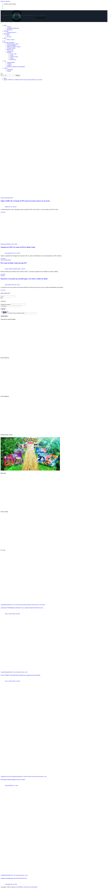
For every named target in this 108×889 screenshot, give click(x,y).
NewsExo (26, 887)
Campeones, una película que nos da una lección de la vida (13, 878)
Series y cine (13, 54)
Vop (5, 61)
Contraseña (4, 306)
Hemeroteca (13, 59)
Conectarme (10, 69)
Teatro (11, 58)
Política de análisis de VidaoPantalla (16, 66)
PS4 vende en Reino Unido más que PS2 (14, 263)
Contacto (9, 65)
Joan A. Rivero (8, 613)
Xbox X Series (10, 39)
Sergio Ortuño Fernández (11, 269)
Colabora (9, 63)
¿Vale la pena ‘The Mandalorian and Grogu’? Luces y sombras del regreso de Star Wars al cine (22, 607)
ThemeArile (34, 887)
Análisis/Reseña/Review (13, 28)
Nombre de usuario (6, 304)
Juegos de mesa (14, 56)
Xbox (5, 38)
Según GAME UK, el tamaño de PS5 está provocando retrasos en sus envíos (23, 79)
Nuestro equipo (11, 62)
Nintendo (6, 31)
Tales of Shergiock (11, 45)
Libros (11, 55)
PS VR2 (9, 36)
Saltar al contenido (5, 1)
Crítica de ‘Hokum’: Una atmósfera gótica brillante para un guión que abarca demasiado (20, 675)
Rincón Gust (10, 49)
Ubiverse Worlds (11, 48)
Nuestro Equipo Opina (12, 44)
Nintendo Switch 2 (11, 32)
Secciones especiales (9, 42)
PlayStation (6, 34)
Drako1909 (8, 785)
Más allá (9, 52)
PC (4, 41)
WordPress (20, 887)
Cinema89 (7, 884)
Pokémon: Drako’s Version (13, 46)
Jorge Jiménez (8, 253)
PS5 (8, 35)
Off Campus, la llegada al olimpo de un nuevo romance (13, 779)
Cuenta (5, 68)
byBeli (6, 206)
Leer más (3, 212)
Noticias (9, 26)
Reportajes (9, 29)
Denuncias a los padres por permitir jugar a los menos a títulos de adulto (24, 279)
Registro (9, 71)
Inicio (5, 25)
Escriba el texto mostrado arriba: (17, 313)
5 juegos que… (11, 51)
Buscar (17, 75)
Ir (1, 298)
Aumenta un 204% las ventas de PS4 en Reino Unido (18, 247)
